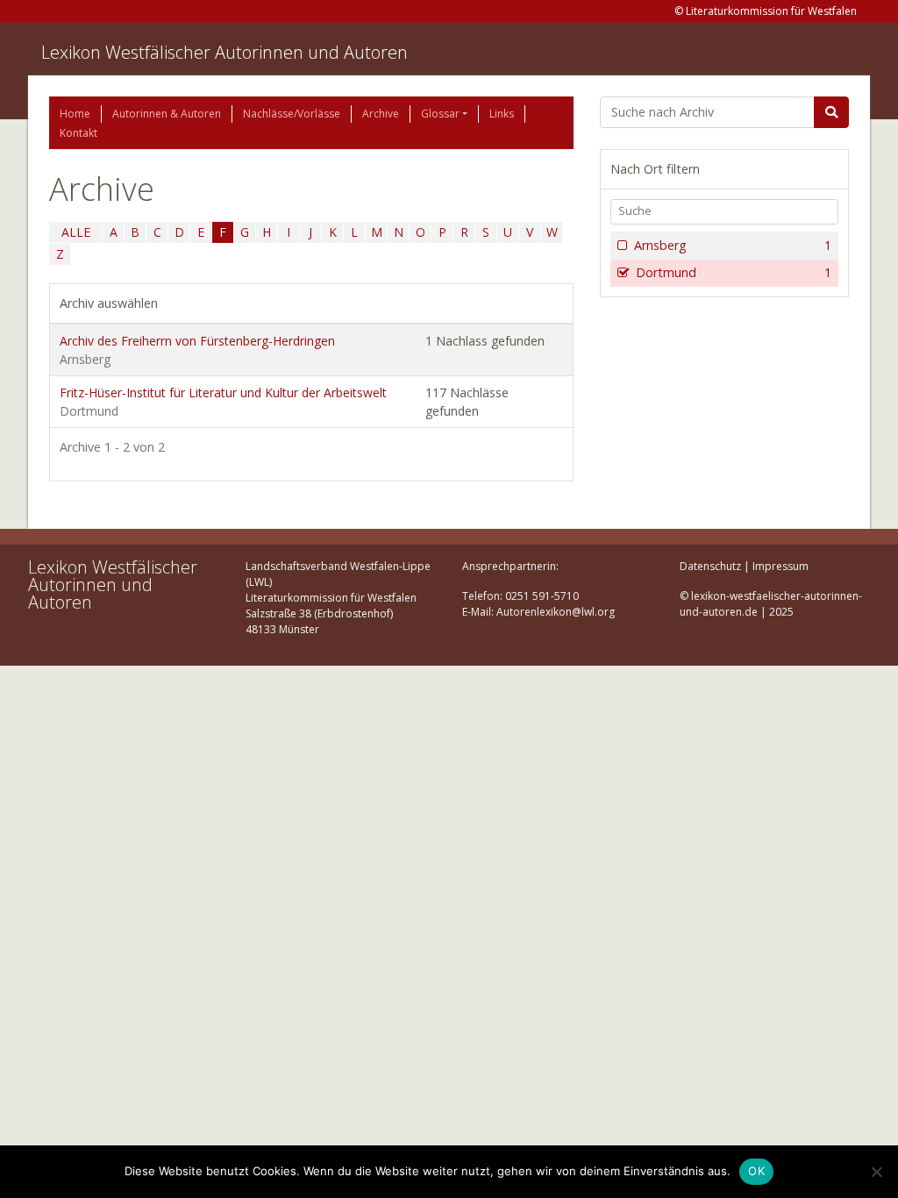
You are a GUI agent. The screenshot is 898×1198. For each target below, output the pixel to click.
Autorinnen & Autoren (166, 113)
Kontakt (78, 132)
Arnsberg (732, 245)
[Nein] (876, 1171)
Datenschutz (710, 566)
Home (75, 113)
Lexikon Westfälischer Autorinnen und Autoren (224, 52)
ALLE (75, 232)
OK (756, 1171)
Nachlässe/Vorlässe (291, 113)
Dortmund (733, 272)
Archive (380, 113)
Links (501, 113)
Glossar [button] (440, 113)
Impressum (780, 566)
